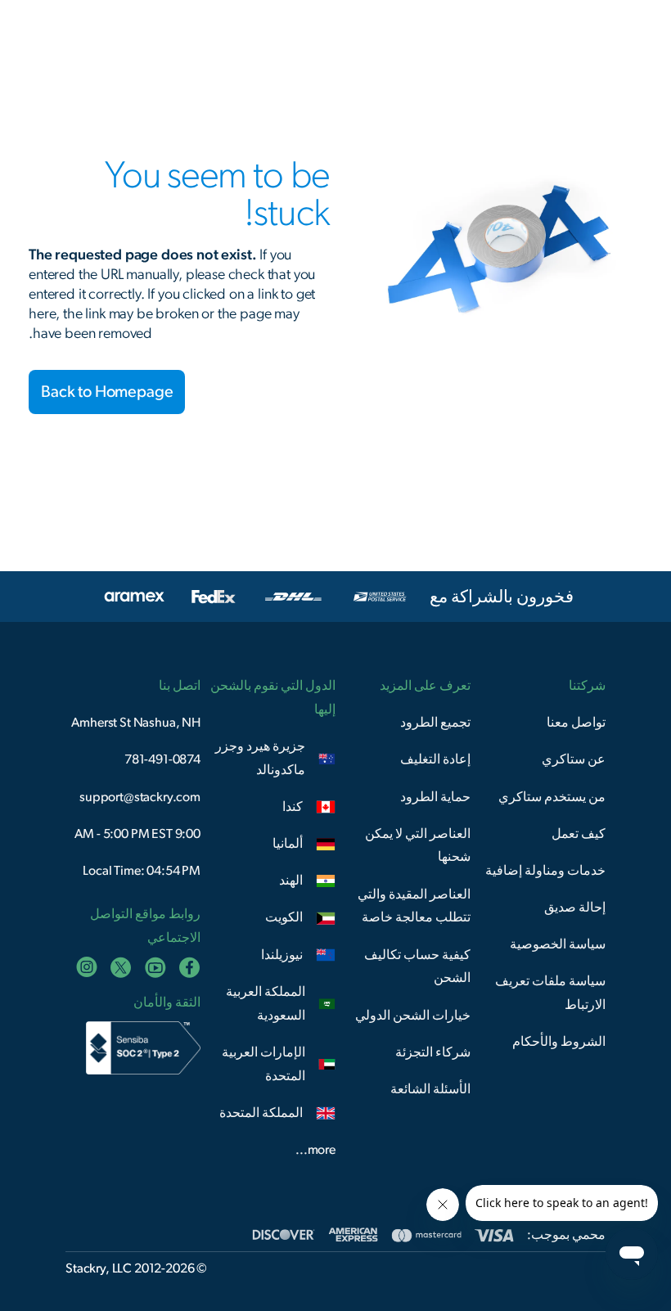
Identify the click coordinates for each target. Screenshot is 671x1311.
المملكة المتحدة (261, 1113)
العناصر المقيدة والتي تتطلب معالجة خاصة (414, 906)
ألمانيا (287, 843)
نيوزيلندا (282, 955)
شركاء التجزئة (433, 1052)
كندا (292, 806)
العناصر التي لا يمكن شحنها (418, 845)
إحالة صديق (575, 907)
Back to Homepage (107, 392)
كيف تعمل (579, 833)
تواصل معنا (576, 722)
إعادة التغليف (435, 759)
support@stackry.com (139, 797)
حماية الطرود (435, 797)
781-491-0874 (162, 759)
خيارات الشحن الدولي (413, 1015)
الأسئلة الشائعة (430, 1089)
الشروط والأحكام (559, 1041)
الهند (291, 880)
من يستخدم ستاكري (552, 797)
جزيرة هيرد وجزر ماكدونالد (260, 758)
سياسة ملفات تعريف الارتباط (550, 993)
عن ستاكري (574, 759)
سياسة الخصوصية (558, 944)
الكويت (284, 917)
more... (315, 1149)
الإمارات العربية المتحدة (263, 1064)
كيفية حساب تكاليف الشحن (417, 966)
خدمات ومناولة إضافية (545, 870)
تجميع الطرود (435, 722)
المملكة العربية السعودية (265, 1003)
